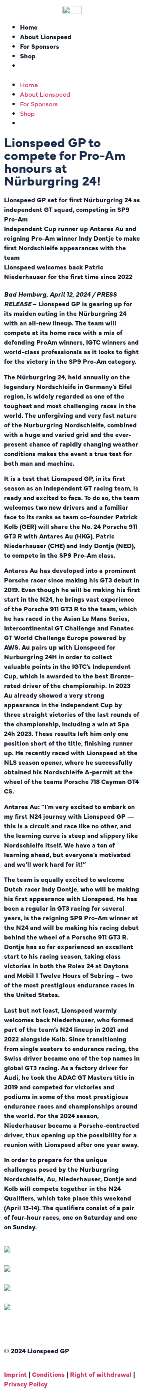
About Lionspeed (46, 36)
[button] (72, 75)
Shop (28, 55)
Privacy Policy (26, 1383)
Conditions (48, 1374)
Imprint (15, 1374)
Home (29, 26)
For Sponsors (39, 46)
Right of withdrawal (101, 1374)
